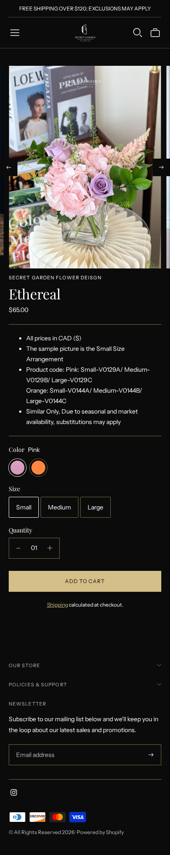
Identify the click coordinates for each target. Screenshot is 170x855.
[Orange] (38, 467)
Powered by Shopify (100, 832)
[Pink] (17, 467)
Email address (34, 744)
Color (16, 450)
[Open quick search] (138, 32)
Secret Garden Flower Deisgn (55, 278)
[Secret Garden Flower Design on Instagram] (13, 793)
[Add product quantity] (50, 548)
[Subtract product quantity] (18, 548)
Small (23, 507)
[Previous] (8, 167)
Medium (59, 507)
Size (14, 489)
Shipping (57, 604)
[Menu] (15, 32)
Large (95, 507)
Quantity (20, 530)
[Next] (161, 167)
